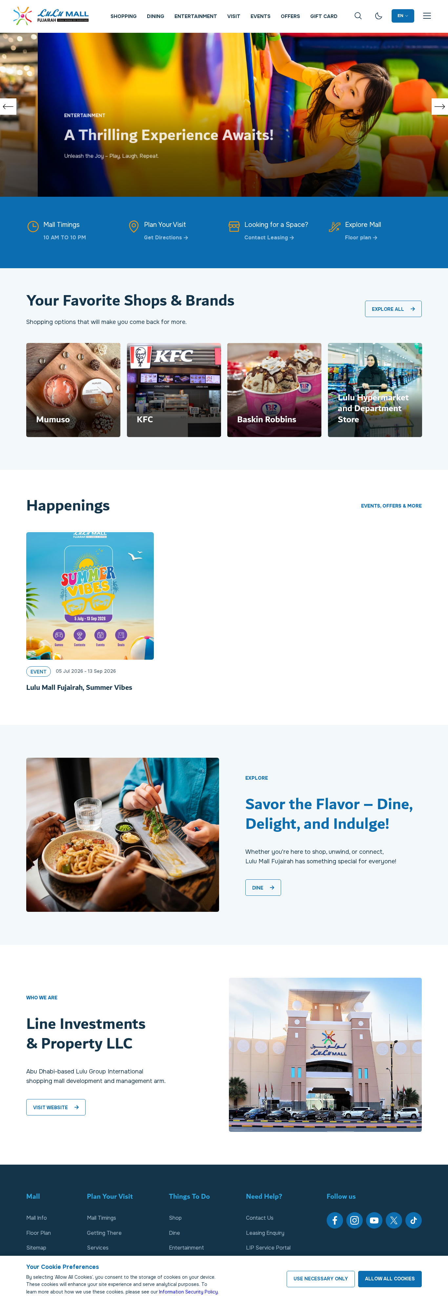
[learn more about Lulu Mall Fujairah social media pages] (335, 1220)
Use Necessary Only (321, 1279)
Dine (174, 1233)
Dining (155, 16)
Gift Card (323, 16)
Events (261, 16)
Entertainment (195, 16)
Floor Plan (38, 1233)
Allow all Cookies (390, 1279)
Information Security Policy (188, 1292)
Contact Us (260, 1217)
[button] (8, 106)
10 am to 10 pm (64, 237)
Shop (175, 1217)
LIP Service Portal (268, 1247)
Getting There (104, 1233)
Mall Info (36, 1217)
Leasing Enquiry (265, 1233)
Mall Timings (101, 1217)
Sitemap (36, 1247)
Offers (290, 16)
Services (98, 1247)
